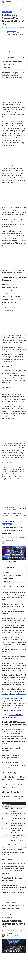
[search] (15, 1)
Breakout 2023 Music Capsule (12, 575)
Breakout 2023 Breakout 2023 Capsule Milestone (14, 571)
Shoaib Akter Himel (11, 30)
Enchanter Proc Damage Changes (12, 61)
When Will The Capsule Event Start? (14, 586)
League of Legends (6, 11)
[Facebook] (19, 508)
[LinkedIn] (24, 508)
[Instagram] (22, 508)
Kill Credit (7, 67)
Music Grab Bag (8, 578)
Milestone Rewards (9, 581)
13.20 (8, 207)
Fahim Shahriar (10, 540)
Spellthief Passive (9, 64)
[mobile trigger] (25, 1)
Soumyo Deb (10, 933)
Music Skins (7, 584)
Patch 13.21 (5, 102)
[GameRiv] (6, 1)
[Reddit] (25, 508)
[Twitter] (20, 508)
